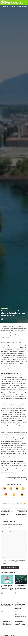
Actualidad (4, 308)
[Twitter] (17, 503)
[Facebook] (13, 503)
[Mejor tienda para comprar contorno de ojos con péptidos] (7, 596)
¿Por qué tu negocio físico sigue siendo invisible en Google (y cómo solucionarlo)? (7, 587)
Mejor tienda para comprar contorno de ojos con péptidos (7, 604)
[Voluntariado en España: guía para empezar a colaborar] (21, 615)
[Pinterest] (21, 503)
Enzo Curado (7, 318)
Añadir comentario (19, 319)
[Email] (24, 503)
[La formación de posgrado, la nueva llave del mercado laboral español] (7, 615)
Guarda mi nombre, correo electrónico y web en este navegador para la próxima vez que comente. (14, 562)
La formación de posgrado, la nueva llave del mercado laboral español (6, 624)
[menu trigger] (3, 2)
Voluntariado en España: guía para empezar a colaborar (20, 623)
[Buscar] (25, 2)
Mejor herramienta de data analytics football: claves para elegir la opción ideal (21, 587)
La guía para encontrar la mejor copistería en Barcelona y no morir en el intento (20, 605)
